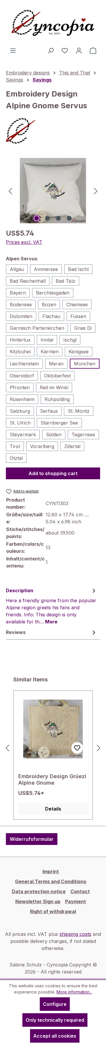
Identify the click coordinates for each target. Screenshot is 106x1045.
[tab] (51, 606)
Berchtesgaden (52, 293)
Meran (56, 364)
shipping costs (75, 934)
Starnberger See (59, 423)
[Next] (95, 190)
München (84, 364)
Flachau (51, 316)
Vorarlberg (42, 446)
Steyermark (23, 434)
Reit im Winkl (54, 387)
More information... (74, 991)
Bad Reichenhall (28, 281)
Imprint (50, 871)
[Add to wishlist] (77, 748)
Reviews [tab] (16, 632)
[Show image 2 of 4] (47, 218)
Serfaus (49, 411)
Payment (75, 901)
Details (53, 809)
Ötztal (16, 458)
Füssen (78, 316)
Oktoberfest (57, 376)
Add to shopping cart (53, 473)
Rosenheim (22, 399)
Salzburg (20, 411)
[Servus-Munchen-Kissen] (53, 191)
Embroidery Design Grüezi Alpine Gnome (52, 779)
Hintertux (20, 340)
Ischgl (70, 340)
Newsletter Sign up (37, 901)
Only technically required (55, 1020)
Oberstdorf (22, 376)
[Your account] (79, 50)
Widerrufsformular (32, 839)
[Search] (51, 50)
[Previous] (10, 190)
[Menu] (13, 50)
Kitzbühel (20, 352)
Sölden (54, 434)
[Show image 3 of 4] (58, 218)
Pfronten (20, 387)
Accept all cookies (54, 1036)
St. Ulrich (20, 423)
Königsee (79, 352)
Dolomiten (21, 316)
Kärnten (50, 352)
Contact (80, 891)
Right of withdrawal (53, 911)
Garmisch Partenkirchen (37, 328)
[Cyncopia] (53, 131)
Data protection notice (39, 891)
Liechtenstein (24, 364)
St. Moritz (79, 411)
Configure (55, 1004)
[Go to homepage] (53, 23)
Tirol (15, 446)
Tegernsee (83, 434)
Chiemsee (77, 304)
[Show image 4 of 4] (69, 218)
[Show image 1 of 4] (36, 218)
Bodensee (21, 304)
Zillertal (72, 446)
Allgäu (17, 269)
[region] (53, 190)
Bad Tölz (65, 281)
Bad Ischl (78, 269)
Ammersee (46, 269)
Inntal (47, 340)
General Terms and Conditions (50, 881)
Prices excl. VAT (24, 242)
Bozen (49, 304)
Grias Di (83, 328)
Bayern (18, 293)
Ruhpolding (57, 399)
